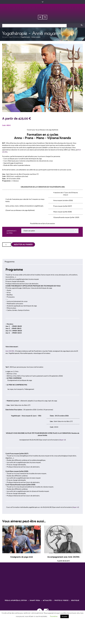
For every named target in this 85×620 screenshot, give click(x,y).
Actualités (47, 600)
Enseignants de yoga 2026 (21, 557)
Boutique (75, 600)
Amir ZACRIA (10, 351)
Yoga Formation (14, 37)
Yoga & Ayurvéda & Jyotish (16, 600)
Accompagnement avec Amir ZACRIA (63, 557)
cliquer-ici (62, 440)
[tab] (42, 262)
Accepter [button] (64, 616)
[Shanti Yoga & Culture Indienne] (42, 582)
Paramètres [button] (54, 616)
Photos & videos (61, 600)
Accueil (4, 37)
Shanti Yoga (35, 600)
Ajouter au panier (23, 244)
